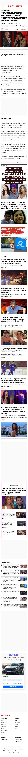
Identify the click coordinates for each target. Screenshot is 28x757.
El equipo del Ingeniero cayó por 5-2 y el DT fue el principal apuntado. (13, 295)
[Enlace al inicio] (14, 485)
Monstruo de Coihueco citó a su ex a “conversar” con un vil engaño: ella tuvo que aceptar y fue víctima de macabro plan (13, 205)
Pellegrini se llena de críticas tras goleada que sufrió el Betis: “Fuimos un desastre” (13, 290)
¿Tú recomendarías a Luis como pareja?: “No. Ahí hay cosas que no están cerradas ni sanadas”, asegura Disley (14, 491)
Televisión (9, 162)
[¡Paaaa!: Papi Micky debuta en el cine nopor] (23, 593)
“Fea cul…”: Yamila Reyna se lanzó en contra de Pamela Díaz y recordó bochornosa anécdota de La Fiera (13, 380)
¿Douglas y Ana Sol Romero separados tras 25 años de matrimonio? (8, 533)
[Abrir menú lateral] (2, 6)
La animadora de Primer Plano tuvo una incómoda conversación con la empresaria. (12, 326)
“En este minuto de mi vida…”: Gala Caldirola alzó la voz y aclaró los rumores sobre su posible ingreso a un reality (13, 410)
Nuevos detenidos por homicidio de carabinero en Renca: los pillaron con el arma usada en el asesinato (13, 261)
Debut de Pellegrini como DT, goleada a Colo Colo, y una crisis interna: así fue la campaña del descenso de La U (11, 606)
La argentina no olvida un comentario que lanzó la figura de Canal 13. (14, 385)
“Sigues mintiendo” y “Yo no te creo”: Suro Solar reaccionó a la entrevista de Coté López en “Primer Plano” (11, 566)
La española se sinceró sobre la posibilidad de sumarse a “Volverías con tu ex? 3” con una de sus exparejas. (14, 417)
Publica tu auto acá (14, 660)
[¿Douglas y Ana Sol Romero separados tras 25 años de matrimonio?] (21, 533)
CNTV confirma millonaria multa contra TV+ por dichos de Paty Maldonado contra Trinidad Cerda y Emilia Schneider (10, 599)
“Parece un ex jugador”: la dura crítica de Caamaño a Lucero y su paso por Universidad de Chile (14, 350)
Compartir (4, 51)
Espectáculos (5, 10)
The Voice (22, 162)
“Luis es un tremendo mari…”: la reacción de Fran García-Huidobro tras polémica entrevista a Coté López (12, 320)
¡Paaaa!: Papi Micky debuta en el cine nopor (11, 592)
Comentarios (12, 51)
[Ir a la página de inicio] (15, 6)
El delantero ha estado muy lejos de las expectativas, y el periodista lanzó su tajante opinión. (12, 355)
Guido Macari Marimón (12, 29)
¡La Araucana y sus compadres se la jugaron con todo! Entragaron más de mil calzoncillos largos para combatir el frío (9, 524)
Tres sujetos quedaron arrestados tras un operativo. (12, 266)
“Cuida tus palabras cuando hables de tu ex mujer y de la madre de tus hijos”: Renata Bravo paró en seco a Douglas (8, 515)
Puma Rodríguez (15, 162)
